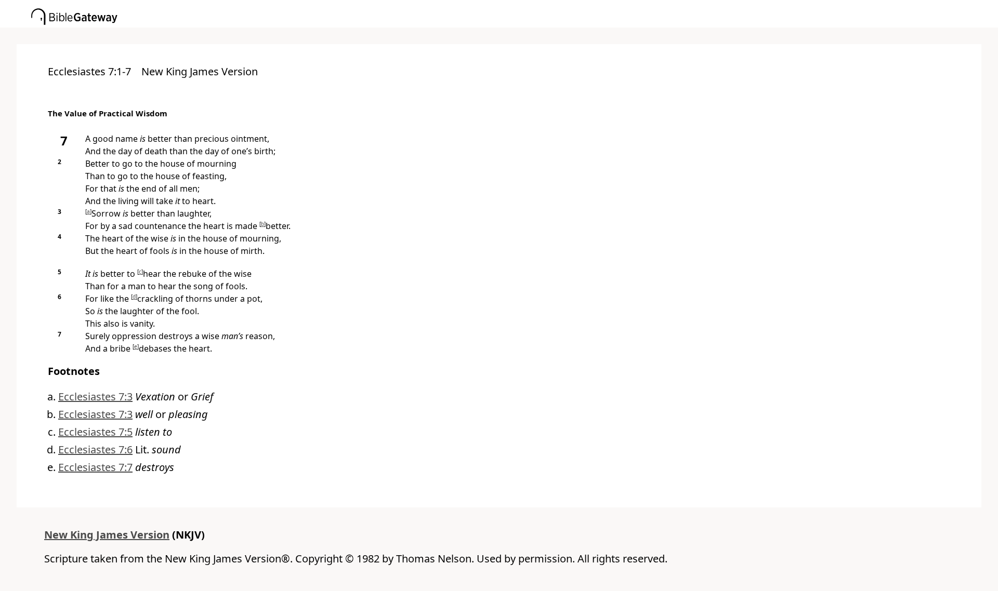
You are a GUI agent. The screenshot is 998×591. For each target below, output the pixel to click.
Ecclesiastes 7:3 (95, 396)
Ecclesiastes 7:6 (95, 449)
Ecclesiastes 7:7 (95, 467)
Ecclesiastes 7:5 (95, 432)
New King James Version (106, 535)
